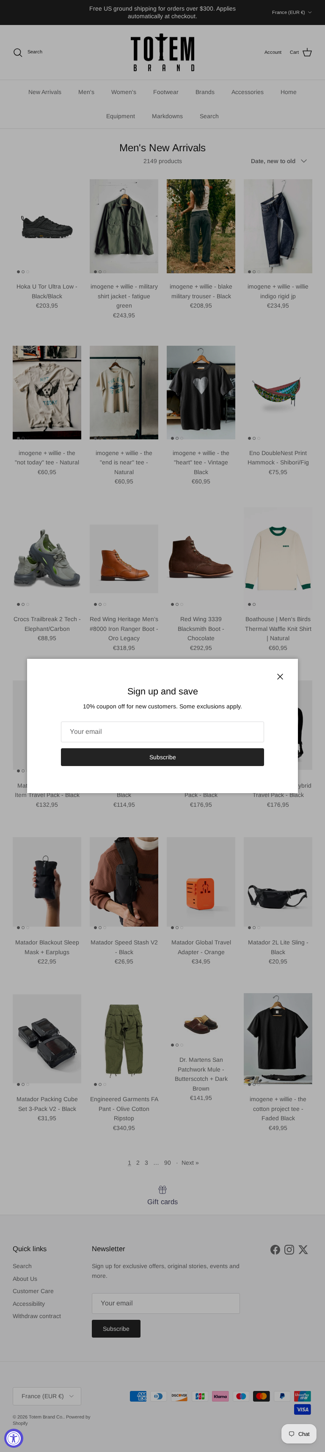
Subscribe (162, 757)
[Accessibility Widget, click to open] (13, 1438)
